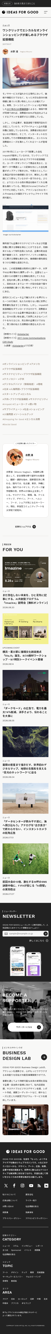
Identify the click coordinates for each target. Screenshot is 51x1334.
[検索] (45, 12)
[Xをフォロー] (6, 1185)
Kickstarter (23, 334)
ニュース (6, 25)
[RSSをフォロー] (39, 1186)
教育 (32, 1273)
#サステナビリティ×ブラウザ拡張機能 (22, 374)
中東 (39, 1299)
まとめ (5, 1250)
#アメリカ (35, 364)
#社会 (26, 409)
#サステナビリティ (38, 399)
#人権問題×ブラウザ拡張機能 (24, 389)
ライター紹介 (31, 1200)
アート (5, 1273)
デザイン (14, 1273)
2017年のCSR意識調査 (17, 109)
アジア (5, 1299)
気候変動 (40, 1273)
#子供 (21, 379)
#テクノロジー (10, 379)
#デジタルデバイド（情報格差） (19, 384)
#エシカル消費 (32, 419)
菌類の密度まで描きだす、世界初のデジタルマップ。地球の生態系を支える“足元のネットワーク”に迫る (25, 768)
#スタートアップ (11, 394)
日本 (13, 1299)
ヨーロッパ (22, 1299)
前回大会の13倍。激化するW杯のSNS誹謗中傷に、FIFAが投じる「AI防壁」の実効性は (25, 885)
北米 (45, 1299)
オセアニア (26, 1303)
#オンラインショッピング (16, 364)
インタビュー (27, 1246)
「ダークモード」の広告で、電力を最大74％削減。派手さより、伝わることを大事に (25, 712)
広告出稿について (10, 1200)
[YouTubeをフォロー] (31, 1186)
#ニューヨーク (19, 404)
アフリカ (15, 1303)
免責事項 (29, 1212)
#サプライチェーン (12, 409)
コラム (15, 1246)
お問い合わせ (8, 1206)
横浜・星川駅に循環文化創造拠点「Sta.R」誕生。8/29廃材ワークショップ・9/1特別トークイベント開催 (25, 655)
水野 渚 (14, 51)
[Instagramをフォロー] (22, 1185)
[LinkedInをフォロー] (46, 1186)
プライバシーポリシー (12, 1218)
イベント (27, 1250)
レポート (39, 1246)
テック (24, 1273)
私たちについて (9, 1194)
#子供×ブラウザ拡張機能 (15, 399)
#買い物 (32, 404)
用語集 (5, 1212)
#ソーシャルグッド (23, 414)
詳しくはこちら (36, 940)
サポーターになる (24, 1027)
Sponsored (16, 1250)
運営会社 (29, 1194)
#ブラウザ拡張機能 (12, 369)
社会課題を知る (32, 1206)
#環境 (39, 384)
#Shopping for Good (13, 419)
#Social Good (10, 424)
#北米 (5, 389)
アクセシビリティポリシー (37, 1218)
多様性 (5, 1281)
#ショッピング (36, 409)
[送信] (45, 934)
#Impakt (7, 404)
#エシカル (26, 394)
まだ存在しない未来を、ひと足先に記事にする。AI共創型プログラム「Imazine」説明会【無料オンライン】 (26, 599)
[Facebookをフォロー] (14, 1185)
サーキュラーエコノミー (13, 1277)
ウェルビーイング (33, 1277)
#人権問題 (8, 414)
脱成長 (14, 1281)
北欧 (32, 1299)
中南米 (5, 1303)
